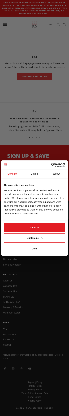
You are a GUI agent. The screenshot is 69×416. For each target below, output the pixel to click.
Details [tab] (35, 173)
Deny (34, 248)
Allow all (34, 227)
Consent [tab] (12, 173)
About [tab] (56, 173)
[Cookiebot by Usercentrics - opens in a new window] (51, 165)
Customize (33, 238)
